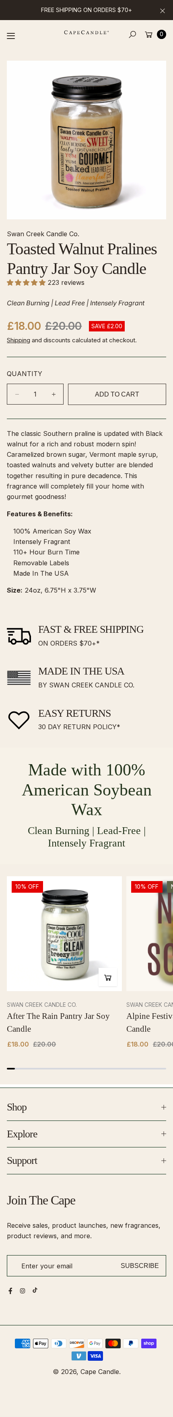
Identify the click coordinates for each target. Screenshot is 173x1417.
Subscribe (140, 1265)
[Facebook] (10, 1290)
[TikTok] (35, 1290)
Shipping (18, 340)
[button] (132, 34)
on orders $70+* (69, 643)
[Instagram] (22, 1290)
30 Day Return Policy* (79, 727)
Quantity (24, 374)
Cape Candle (99, 1372)
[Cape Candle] (86, 32)
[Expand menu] (11, 36)
